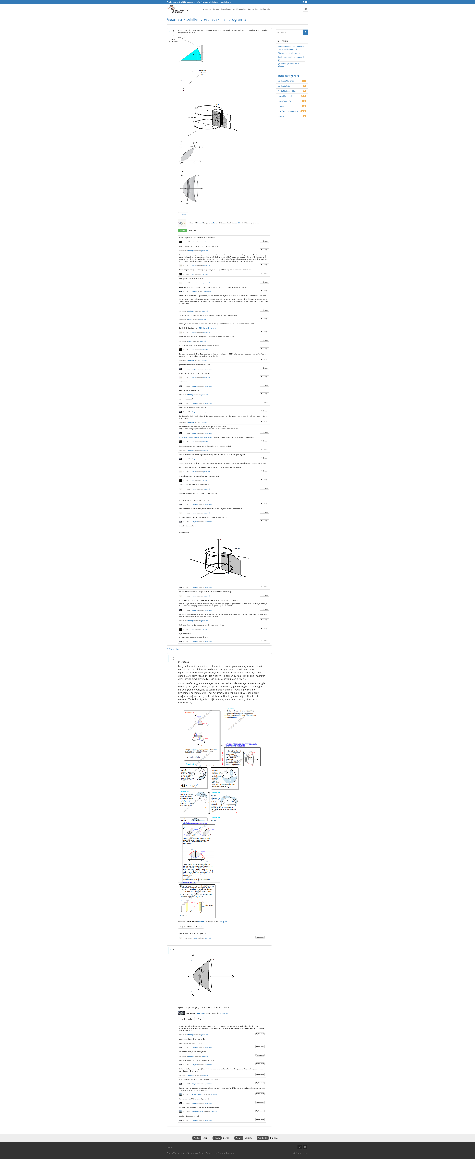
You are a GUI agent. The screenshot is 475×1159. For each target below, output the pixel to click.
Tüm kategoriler (288, 76)
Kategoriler (241, 9)
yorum (193, 230)
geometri (183, 214)
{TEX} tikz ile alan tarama (207, 328)
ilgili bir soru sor (186, 927)
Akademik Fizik (284, 86)
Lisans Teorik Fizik (285, 101)
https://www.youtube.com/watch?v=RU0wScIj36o (195, 437)
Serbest (200, 223)
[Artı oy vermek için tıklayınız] (169, 31)
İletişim (169, 1147)
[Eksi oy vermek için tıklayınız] (169, 34)
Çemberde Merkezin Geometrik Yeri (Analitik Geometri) (291, 47)
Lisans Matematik (285, 96)
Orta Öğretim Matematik (288, 111)
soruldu (237, 223)
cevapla (265, 241)
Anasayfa (207, 9)
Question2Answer (225, 1153)
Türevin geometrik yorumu (289, 53)
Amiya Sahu (198, 1153)
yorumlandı (205, 242)
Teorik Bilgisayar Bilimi (287, 91)
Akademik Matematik (286, 81)
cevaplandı (223, 922)
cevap (183, 230)
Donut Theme (173, 1153)
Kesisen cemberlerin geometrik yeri (291, 58)
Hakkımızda (265, 9)
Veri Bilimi (282, 106)
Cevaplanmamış (228, 9)
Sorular (216, 9)
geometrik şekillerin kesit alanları (288, 64)
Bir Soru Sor (253, 9)
